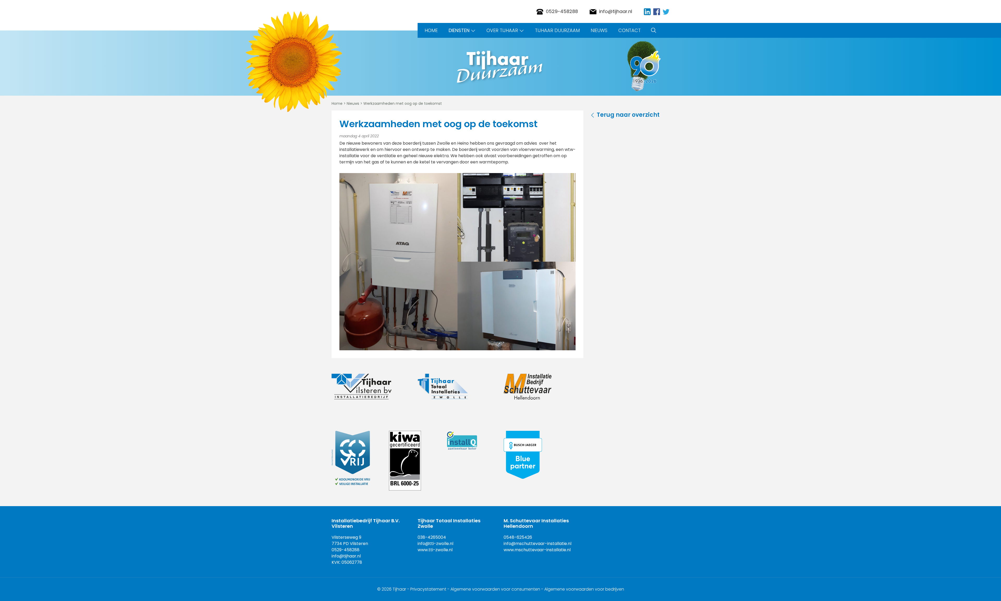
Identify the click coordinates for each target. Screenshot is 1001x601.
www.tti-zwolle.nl (435, 550)
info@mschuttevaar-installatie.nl (537, 544)
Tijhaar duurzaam (557, 30)
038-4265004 (432, 537)
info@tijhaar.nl (615, 11)
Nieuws (599, 30)
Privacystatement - (430, 589)
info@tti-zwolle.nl (435, 544)
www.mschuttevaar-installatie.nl (537, 550)
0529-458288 (562, 11)
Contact (629, 30)
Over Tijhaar (502, 30)
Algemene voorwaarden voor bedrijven (584, 589)
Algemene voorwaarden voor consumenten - (497, 589)
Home (431, 30)
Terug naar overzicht (628, 115)
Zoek (653, 30)
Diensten (459, 30)
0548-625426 (518, 537)
